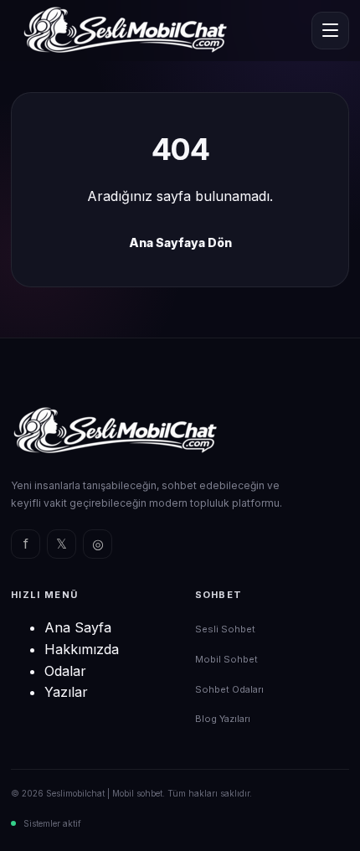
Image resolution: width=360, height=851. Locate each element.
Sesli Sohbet (225, 629)
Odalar (65, 671)
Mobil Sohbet (226, 659)
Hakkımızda (81, 649)
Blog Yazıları (222, 719)
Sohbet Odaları (229, 689)
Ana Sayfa (77, 627)
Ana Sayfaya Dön (180, 242)
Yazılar (66, 691)
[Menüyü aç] (330, 30)
